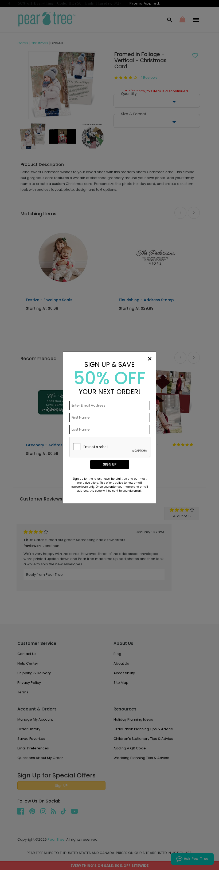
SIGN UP (109, 464)
